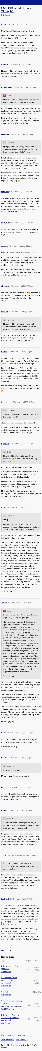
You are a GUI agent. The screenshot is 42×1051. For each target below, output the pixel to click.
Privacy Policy (21, 1040)
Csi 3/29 (4, 992)
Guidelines (22, 1035)
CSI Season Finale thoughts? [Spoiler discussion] (9, 980)
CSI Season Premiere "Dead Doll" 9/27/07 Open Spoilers (10, 1017)
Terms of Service (7, 1040)
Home (3, 1035)
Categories (12, 1035)
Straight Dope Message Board (12, 2)
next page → (6, 950)
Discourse (14, 1045)
